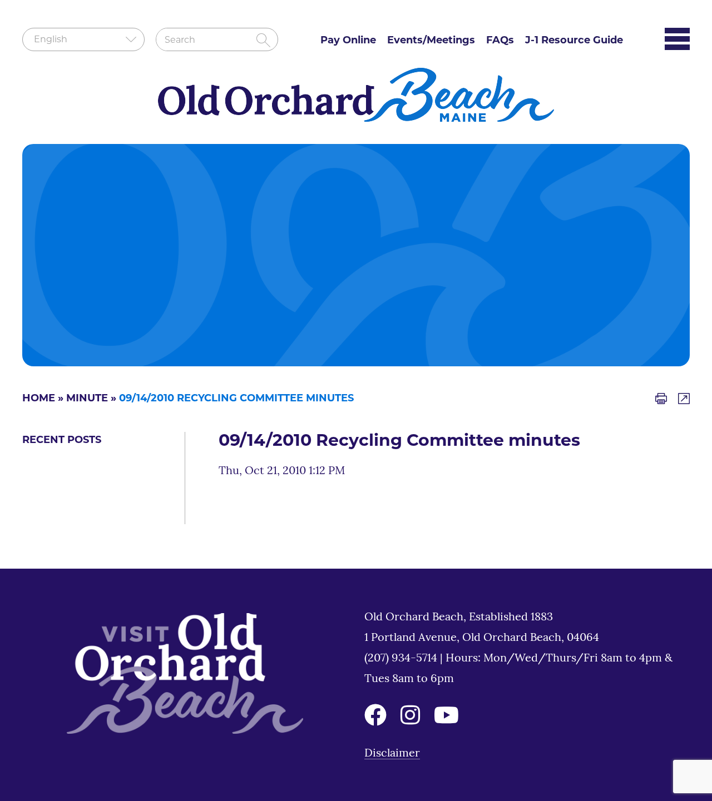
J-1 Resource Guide (574, 41)
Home (38, 399)
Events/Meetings (431, 41)
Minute (87, 399)
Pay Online (348, 41)
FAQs (500, 41)
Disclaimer (392, 753)
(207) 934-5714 (402, 658)
